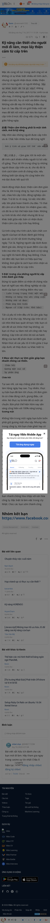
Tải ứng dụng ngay (25, 444)
